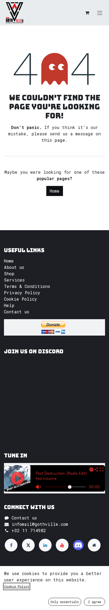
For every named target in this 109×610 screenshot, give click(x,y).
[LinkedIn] (45, 545)
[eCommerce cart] (87, 12)
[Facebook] (11, 545)
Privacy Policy (22, 292)
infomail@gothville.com (40, 524)
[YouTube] (62, 545)
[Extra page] (94, 545)
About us (14, 267)
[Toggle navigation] (99, 12)
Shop (9, 273)
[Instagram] (78, 545)
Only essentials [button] (65, 602)
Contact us (16, 311)
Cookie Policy (20, 299)
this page (53, 140)
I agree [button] (94, 602)
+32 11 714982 (29, 530)
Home (55, 191)
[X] (28, 545)
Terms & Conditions (27, 286)
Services (14, 280)
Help (9, 305)
